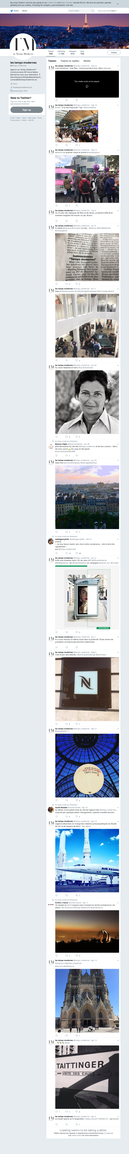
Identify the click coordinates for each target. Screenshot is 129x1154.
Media (87, 60)
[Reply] (57, 100)
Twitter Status (77, 1135)
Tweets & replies (70, 60)
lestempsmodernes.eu (22, 87)
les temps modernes (23, 62)
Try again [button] (107, 1133)
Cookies (24, 120)
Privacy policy (15, 120)
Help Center (32, 118)
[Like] (77, 100)
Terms (40, 118)
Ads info (31, 120)
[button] (107, 11)
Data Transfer (67, 2)
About (24, 118)
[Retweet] (67, 100)
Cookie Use (52, 2)
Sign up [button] (27, 109)
